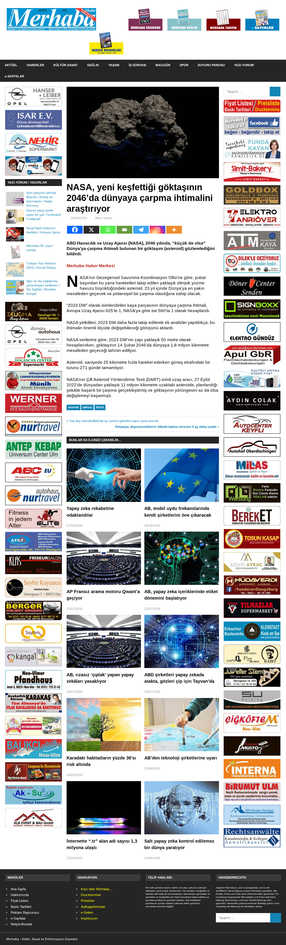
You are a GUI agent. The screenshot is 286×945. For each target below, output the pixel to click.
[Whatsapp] (108, 230)
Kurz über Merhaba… (96, 889)
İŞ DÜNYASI (137, 65)
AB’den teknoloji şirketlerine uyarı (180, 757)
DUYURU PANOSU (211, 65)
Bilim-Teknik (103, 218)
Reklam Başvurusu (25, 912)
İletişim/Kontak (21, 924)
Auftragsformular (93, 907)
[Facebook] (75, 230)
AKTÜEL (11, 65)
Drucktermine (91, 895)
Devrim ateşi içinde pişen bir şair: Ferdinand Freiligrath (43, 215)
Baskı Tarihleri (21, 907)
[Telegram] (141, 230)
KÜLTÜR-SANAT (65, 65)
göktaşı (87, 407)
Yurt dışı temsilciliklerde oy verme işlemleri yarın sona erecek (113, 421)
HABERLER (35, 65)
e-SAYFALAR (14, 76)
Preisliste (87, 901)
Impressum (89, 918)
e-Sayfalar (18, 918)
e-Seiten (87, 912)
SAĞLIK (93, 65)
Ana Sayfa (18, 889)
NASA (100, 407)
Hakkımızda (20, 895)
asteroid (73, 407)
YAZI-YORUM (244, 65)
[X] (91, 230)
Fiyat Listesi (19, 901)
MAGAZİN (163, 65)
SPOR (184, 65)
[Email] (124, 230)
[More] (174, 230)
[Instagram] (157, 230)
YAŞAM (113, 65)
